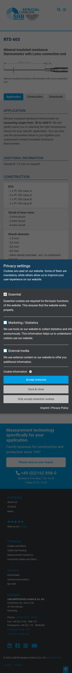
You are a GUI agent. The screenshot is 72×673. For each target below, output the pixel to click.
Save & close (36, 389)
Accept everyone (36, 379)
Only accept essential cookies (36, 399)
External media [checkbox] (18, 351)
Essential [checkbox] (14, 294)
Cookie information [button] (15, 371)
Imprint (44, 408)
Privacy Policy (60, 408)
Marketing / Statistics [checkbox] (23, 322)
